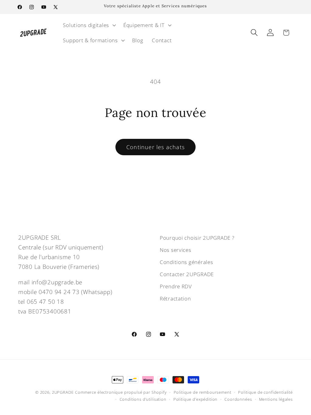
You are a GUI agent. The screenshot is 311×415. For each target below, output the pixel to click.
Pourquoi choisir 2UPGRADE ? (197, 237)
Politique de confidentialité (265, 392)
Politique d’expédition (195, 399)
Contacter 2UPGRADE (187, 274)
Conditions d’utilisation (143, 399)
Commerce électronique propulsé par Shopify (120, 392)
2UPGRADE (63, 392)
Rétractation (175, 298)
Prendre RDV (176, 286)
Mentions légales (276, 399)
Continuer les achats (155, 147)
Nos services (175, 249)
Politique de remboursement (202, 392)
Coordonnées (238, 399)
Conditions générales (186, 262)
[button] (89, 25)
